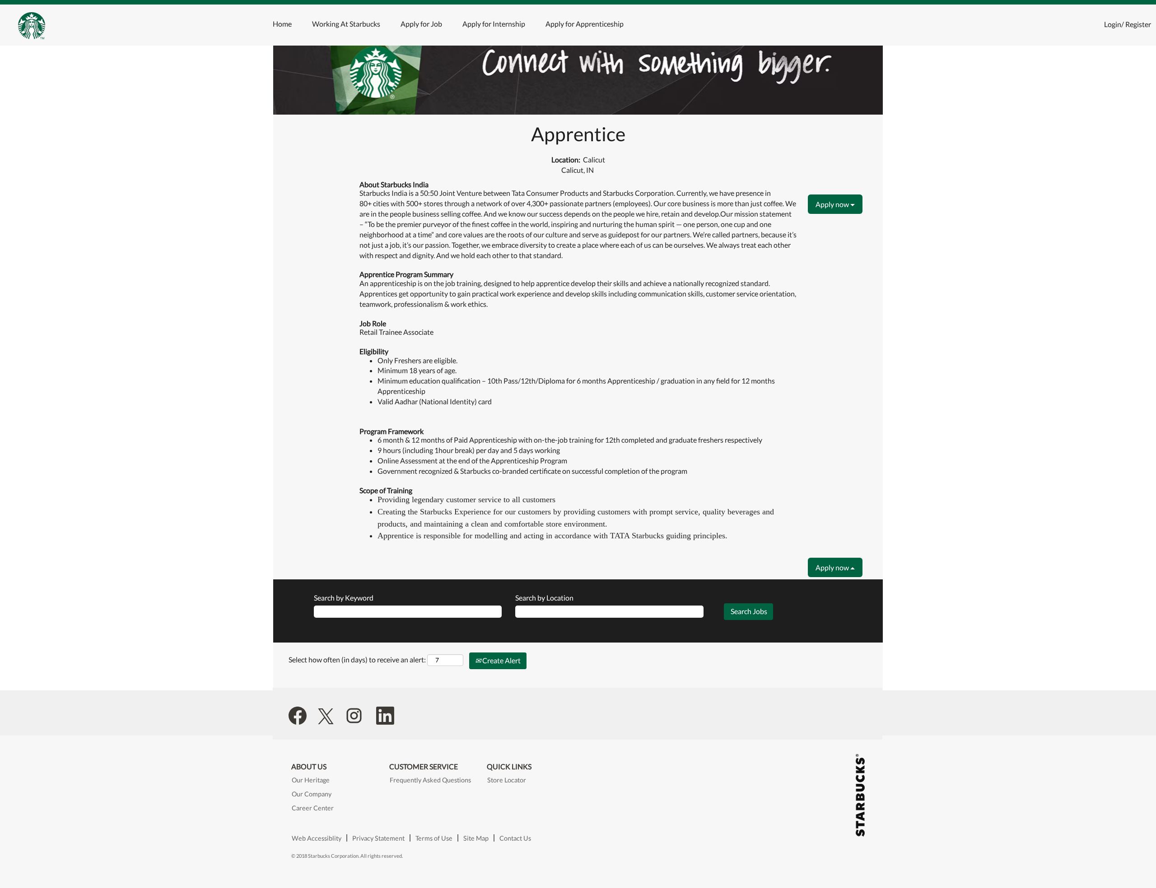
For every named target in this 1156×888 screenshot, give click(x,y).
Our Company (311, 794)
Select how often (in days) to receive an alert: (357, 659)
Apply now (833, 204)
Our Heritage (311, 780)
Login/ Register (1127, 24)
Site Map (476, 838)
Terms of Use (433, 838)
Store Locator (506, 780)
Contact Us (515, 838)
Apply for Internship (493, 23)
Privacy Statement (378, 838)
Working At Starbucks (346, 23)
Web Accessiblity (316, 838)
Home (282, 23)
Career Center (313, 808)
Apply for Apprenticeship (584, 23)
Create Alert (501, 660)
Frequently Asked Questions (430, 780)
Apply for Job (421, 23)
